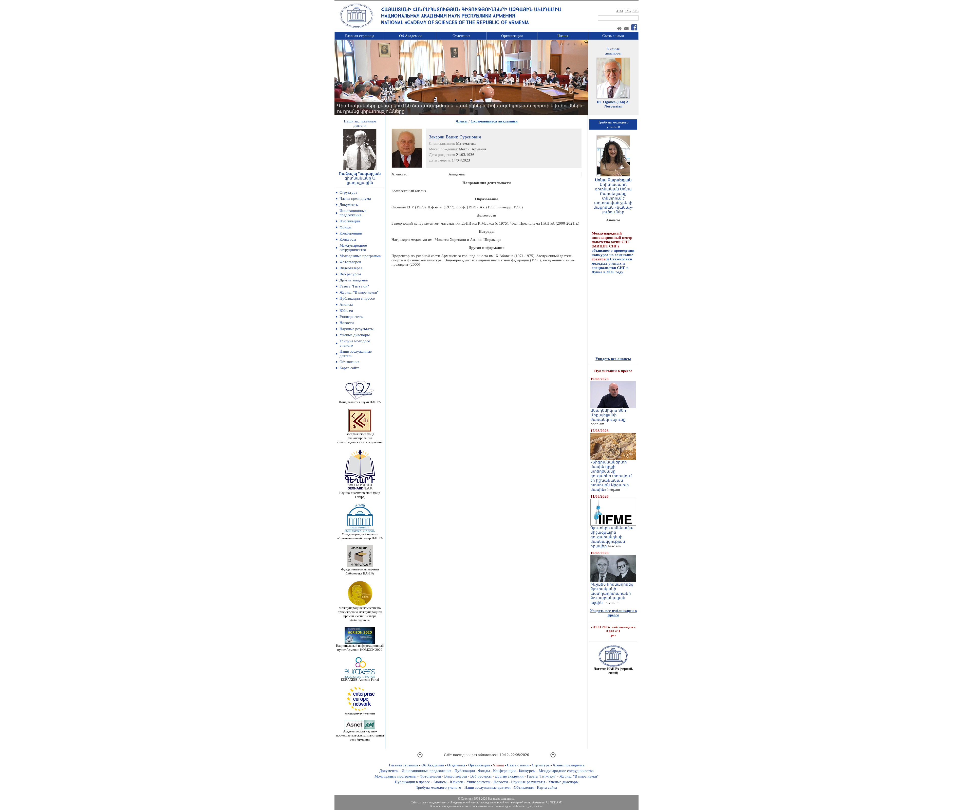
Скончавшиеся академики (494, 121)
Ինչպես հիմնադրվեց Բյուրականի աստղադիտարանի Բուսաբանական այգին (611, 593)
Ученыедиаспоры (613, 51)
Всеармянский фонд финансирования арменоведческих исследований (360, 438)
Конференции (351, 233)
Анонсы (346, 304)
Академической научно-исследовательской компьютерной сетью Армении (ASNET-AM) (506, 802)
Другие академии (354, 280)
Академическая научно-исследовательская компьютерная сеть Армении (360, 735)
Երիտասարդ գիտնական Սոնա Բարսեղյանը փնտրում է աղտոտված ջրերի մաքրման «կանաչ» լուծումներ (613, 198)
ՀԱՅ (619, 11)
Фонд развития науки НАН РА (360, 402)
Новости (347, 323)
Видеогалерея (351, 268)
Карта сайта (350, 368)
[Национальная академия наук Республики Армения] (356, 27)
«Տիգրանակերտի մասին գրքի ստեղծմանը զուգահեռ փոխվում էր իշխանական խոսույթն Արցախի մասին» (611, 476)
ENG (628, 11)
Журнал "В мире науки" (359, 292)
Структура (348, 192)
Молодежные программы (360, 256)
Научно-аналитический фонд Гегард (359, 495)
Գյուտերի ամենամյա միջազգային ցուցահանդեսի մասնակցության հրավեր (611, 537)
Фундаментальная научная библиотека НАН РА (360, 571)
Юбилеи (346, 311)
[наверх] (420, 757)
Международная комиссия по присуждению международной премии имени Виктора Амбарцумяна (360, 614)
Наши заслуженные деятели (487, 787)
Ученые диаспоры (355, 335)
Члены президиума (355, 198)
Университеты (351, 317)
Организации (512, 36)
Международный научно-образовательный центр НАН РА (360, 536)
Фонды (345, 227)
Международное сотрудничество (353, 247)
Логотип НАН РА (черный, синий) (613, 671)
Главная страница (359, 36)
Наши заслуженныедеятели (360, 123)
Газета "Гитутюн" (354, 286)
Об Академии (410, 36)
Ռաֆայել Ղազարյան (360, 174)
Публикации (350, 221)
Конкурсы (348, 239)
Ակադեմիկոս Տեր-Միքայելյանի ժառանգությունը (608, 415)
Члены (562, 36)
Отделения (461, 36)
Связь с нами (613, 36)
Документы (349, 205)
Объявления (349, 362)
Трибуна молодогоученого (613, 124)
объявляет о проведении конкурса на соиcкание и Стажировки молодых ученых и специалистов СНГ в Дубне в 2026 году (613, 234)
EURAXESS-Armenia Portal (360, 679)
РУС (635, 11)
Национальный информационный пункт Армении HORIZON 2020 (360, 648)
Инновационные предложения (353, 213)
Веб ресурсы (350, 274)
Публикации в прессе (357, 298)
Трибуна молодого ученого (438, 787)
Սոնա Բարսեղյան (613, 180)
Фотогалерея (350, 262)
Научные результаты (356, 329)
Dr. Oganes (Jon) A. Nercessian (613, 104)
